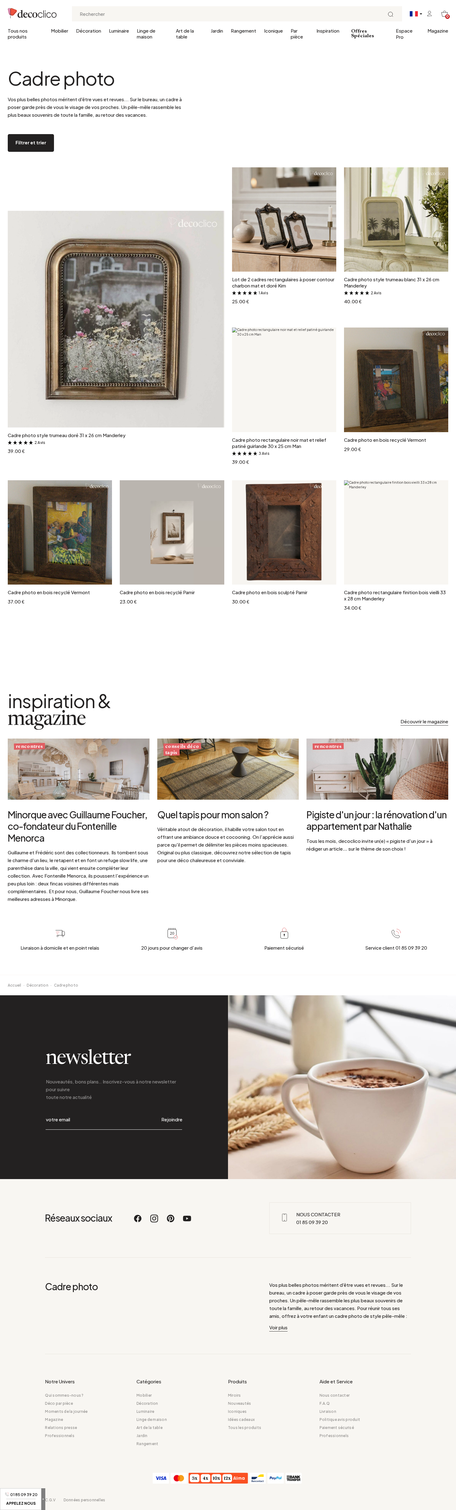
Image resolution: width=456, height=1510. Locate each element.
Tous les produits (244, 1427)
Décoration (88, 31)
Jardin (217, 31)
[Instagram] (154, 1221)
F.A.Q (325, 1403)
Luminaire (119, 31)
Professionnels (59, 1435)
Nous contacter (335, 1395)
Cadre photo (66, 985)
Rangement (243, 31)
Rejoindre (171, 1119)
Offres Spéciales (362, 33)
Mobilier (59, 31)
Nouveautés (239, 1403)
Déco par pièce (59, 1403)
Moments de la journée (66, 1411)
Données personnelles (84, 1500)
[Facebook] (138, 1221)
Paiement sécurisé (337, 1427)
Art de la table (185, 33)
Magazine (437, 31)
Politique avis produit (340, 1419)
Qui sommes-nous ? (64, 1395)
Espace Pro (404, 34)
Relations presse (61, 1427)
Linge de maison (146, 33)
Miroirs (234, 1395)
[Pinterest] (171, 1221)
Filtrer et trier (31, 142)
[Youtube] (187, 1221)
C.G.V (50, 1500)
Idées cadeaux (241, 1419)
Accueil (14, 985)
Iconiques (237, 1411)
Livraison (328, 1411)
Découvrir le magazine (424, 721)
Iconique (273, 31)
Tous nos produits (18, 33)
